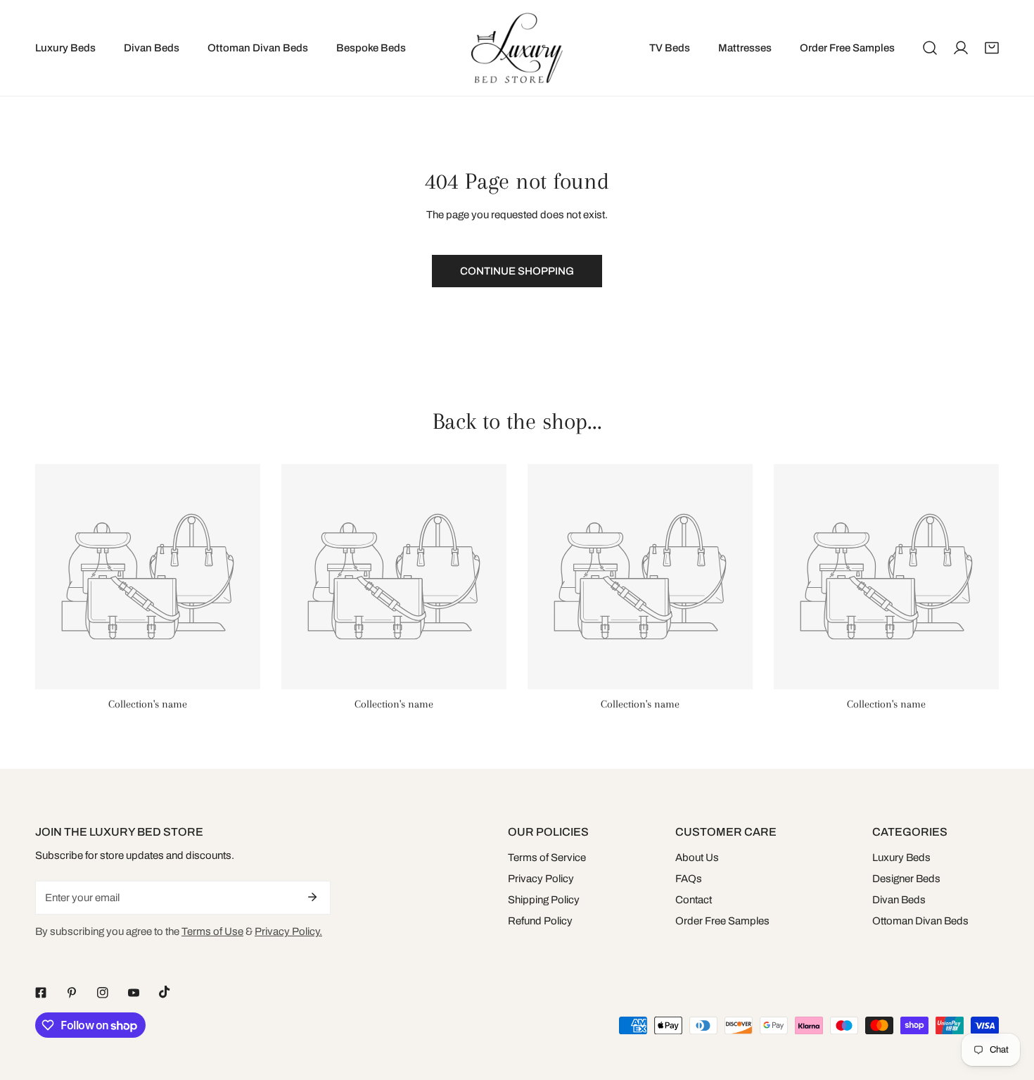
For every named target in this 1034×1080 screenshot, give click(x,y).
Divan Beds (899, 899)
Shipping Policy (544, 899)
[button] (991, 47)
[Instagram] (102, 992)
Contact (693, 899)
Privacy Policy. (288, 931)
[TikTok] (164, 992)
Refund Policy (540, 921)
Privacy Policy (541, 878)
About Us (697, 857)
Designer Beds (906, 878)
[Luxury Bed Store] (517, 48)
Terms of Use (212, 931)
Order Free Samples (722, 921)
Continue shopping (517, 271)
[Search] (929, 47)
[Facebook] (40, 992)
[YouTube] (133, 992)
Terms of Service (547, 857)
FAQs (688, 878)
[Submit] (312, 897)
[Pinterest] (71, 992)
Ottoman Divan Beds (920, 921)
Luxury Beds (901, 857)
